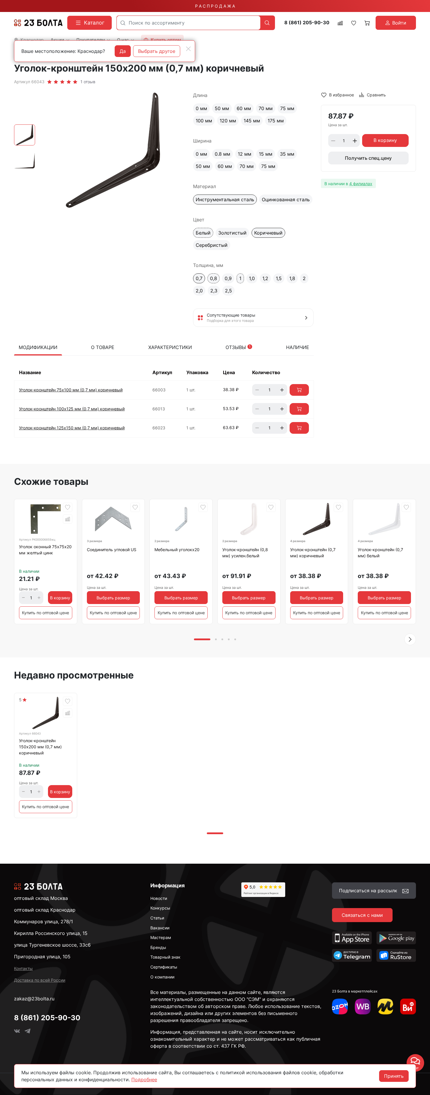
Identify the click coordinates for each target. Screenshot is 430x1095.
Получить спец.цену (368, 158)
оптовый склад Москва (41, 898)
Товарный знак (165, 957)
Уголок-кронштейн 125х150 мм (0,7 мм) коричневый (72, 427)
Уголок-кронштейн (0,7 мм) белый (380, 552)
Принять (394, 1076)
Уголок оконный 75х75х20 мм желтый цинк (45, 549)
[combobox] (188, 23)
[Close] (188, 48)
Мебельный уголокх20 (176, 549)
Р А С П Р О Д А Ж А (215, 6)
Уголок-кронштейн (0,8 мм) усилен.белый (245, 552)
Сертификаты (163, 966)
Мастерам (160, 937)
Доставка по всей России (39, 980)
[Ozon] (340, 1006)
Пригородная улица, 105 (42, 956)
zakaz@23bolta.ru (34, 999)
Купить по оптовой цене (45, 612)
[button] (410, 639)
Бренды (158, 947)
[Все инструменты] (408, 1006)
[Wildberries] (363, 1006)
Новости (158, 898)
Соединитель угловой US (111, 549)
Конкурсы (160, 907)
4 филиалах (360, 183)
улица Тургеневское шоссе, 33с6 (52, 945)
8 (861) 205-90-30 (306, 22)
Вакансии (159, 927)
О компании (162, 976)
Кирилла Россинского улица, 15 (50, 933)
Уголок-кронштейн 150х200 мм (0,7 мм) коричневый (40, 746)
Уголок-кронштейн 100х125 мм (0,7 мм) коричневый (72, 408)
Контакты (23, 968)
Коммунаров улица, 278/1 (43, 921)
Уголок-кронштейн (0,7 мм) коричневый (313, 552)
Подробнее (144, 1079)
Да (123, 51)
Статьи (157, 917)
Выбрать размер (113, 597)
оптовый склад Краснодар (44, 910)
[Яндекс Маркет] (385, 1006)
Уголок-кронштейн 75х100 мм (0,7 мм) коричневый (71, 389)
